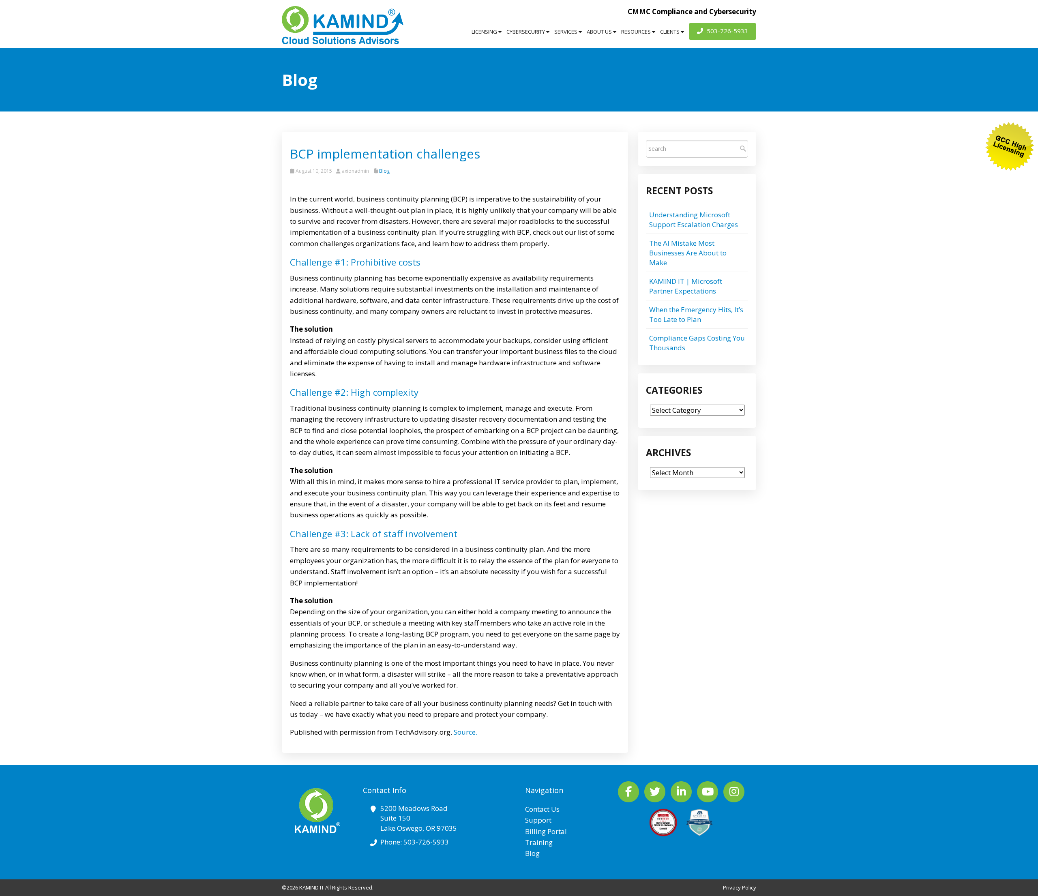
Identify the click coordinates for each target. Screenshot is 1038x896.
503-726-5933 (726, 31)
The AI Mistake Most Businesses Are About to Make (688, 252)
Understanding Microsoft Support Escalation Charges (693, 219)
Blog (384, 170)
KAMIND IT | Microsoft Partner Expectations (685, 286)
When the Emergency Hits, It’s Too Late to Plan (696, 314)
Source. (465, 732)
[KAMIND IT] (342, 25)
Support (538, 820)
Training (539, 842)
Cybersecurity (526, 31)
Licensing (485, 31)
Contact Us (542, 809)
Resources (636, 31)
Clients (670, 31)
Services (566, 31)
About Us (600, 31)
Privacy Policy (739, 887)
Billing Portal (546, 831)
